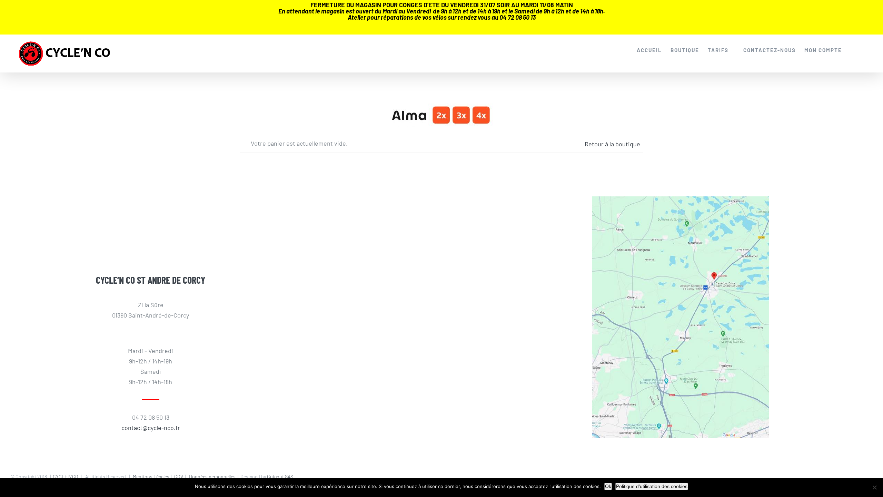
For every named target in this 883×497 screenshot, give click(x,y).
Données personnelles (212, 476)
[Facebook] (134, 217)
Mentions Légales (151, 476)
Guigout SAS (280, 476)
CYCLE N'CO (65, 476)
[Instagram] (150, 217)
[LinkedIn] (166, 217)
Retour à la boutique (612, 144)
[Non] (874, 487)
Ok (608, 486)
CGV (178, 476)
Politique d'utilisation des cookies (651, 486)
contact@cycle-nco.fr (150, 427)
